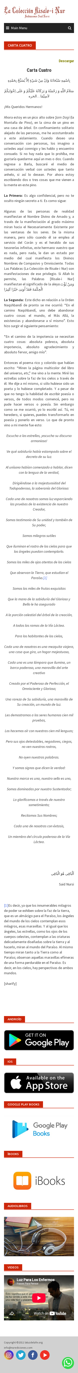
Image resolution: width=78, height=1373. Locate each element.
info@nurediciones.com (18, 1347)
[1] (6, 905)
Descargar (66, 61)
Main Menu (19, 28)
